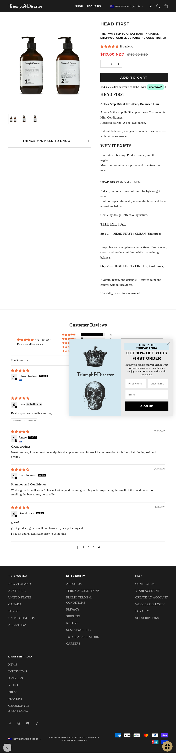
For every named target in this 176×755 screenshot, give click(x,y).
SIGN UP (146, 406)
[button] (109, 46)
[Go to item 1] (13, 119)
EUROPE (14, 611)
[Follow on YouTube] (28, 723)
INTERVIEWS (17, 671)
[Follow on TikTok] (36, 723)
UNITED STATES (19, 597)
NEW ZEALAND (19, 584)
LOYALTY (142, 611)
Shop (79, 6)
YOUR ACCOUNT (147, 590)
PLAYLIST (15, 698)
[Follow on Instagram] (19, 723)
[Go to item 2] (24, 119)
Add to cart (134, 77)
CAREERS (73, 643)
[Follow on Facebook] (10, 723)
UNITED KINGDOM (22, 618)
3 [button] (89, 547)
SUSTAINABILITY (78, 630)
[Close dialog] (168, 343)
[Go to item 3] (35, 119)
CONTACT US (145, 584)
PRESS (12, 692)
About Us (93, 6)
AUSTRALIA (17, 590)
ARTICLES (15, 678)
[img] (20, 370)
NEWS (12, 664)
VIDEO (13, 685)
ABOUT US (74, 584)
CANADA (14, 604)
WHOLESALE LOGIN (150, 604)
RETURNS (73, 623)
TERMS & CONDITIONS (83, 590)
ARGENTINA (17, 625)
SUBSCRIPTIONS (147, 618)
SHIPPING (73, 616)
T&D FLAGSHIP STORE (82, 637)
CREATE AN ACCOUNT (151, 597)
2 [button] (83, 547)
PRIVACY (72, 609)
